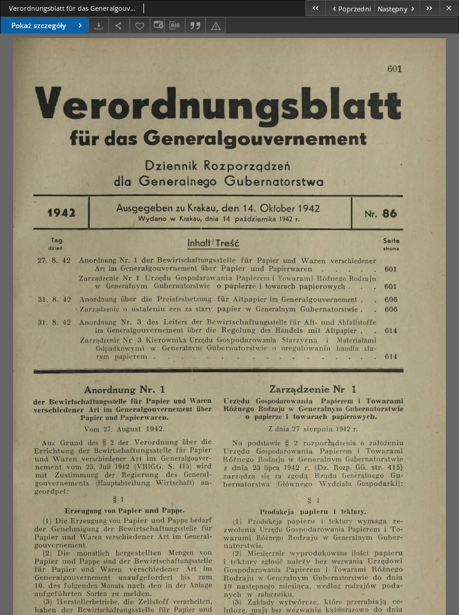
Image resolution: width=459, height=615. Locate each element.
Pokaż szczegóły (38, 25)
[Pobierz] (98, 25)
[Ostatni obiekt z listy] (429, 8)
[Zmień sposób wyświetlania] (157, 25)
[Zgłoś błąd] (216, 25)
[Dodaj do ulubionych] (140, 25)
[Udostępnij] (119, 25)
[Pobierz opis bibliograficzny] (174, 25)
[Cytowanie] (195, 25)
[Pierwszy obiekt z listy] (315, 8)
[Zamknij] (449, 8)
